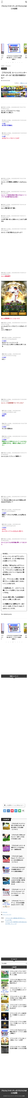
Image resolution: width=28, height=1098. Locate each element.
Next (25, 52)
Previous (2, 52)
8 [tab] (22, 62)
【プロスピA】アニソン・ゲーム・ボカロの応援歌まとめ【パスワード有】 (18, 903)
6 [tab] (17, 62)
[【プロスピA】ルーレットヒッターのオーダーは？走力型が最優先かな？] (15, 810)
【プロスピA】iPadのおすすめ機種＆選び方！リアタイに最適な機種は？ (18, 869)
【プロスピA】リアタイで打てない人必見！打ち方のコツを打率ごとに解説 (18, 973)
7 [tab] (19, 62)
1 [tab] (6, 62)
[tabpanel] (14, 51)
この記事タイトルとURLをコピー (15, 805)
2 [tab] (8, 62)
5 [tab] (15, 62)
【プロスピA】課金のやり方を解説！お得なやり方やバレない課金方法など (18, 981)
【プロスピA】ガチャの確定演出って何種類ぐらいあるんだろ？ (18, 1014)
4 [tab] (13, 62)
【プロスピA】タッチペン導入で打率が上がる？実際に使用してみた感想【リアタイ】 (14, 57)
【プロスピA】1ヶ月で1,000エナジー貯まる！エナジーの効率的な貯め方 (18, 1006)
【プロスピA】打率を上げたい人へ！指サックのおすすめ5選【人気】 (18, 837)
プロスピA (5, 912)
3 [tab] (10, 62)
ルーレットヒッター (7, 914)
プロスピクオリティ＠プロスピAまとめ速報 (14, 7)
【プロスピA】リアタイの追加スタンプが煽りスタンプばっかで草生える (18, 1023)
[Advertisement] (14, 26)
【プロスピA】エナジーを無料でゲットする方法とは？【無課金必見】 (18, 847)
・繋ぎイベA (23, 83)
